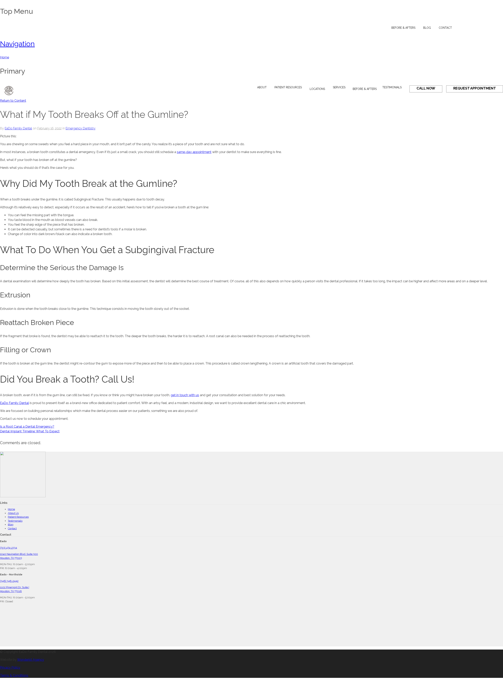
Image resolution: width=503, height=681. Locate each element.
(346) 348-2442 (9, 580)
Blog (10, 524)
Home (11, 509)
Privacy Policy (10, 667)
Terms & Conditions (14, 675)
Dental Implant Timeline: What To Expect (30, 431)
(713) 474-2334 (8, 547)
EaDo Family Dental (18, 128)
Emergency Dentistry (80, 128)
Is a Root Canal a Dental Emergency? (27, 426)
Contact (12, 528)
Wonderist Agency (30, 660)
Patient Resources (18, 516)
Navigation (17, 44)
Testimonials (15, 520)
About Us (13, 513)
